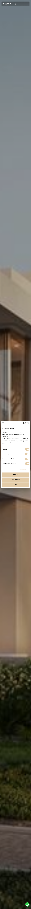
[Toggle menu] (27, 4)
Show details (22, 469)
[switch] (27, 454)
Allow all (15, 474)
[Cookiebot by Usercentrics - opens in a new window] (22, 423)
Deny (15, 484)
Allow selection (15, 479)
